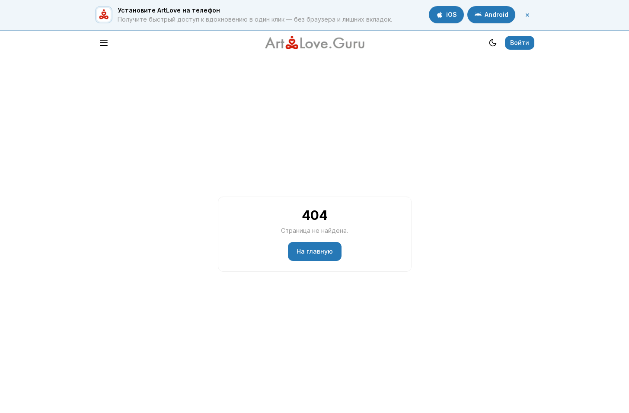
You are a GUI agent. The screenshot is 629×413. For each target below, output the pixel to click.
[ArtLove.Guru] (314, 43)
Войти (519, 42)
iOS (451, 14)
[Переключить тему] (492, 42)
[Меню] (103, 42)
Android (496, 14)
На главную (315, 251)
